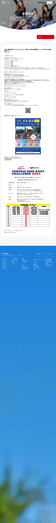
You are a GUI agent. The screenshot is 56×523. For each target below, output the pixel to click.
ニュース (34, 261)
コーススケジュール (14, 263)
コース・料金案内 (24, 2)
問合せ (45, 2)
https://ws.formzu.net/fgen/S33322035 (17, 105)
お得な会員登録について (25, 260)
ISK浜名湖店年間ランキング (25, 268)
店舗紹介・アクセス (14, 260)
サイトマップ (35, 269)
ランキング (34, 2)
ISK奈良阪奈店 (49, 260)
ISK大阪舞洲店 (49, 259)
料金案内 (13, 262)
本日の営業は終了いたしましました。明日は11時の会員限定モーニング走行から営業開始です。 (27, 50)
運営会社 (34, 264)
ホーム (14, 2)
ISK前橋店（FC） (49, 265)
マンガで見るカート (5, 265)
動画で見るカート (4, 263)
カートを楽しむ (19, 2)
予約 (40, 2)
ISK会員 (30, 2)
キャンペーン (35, 262)
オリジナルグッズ (4, 268)
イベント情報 (23, 262)
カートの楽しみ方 (4, 262)
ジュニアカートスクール (37, 259)
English (50, 2)
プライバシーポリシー (37, 267)
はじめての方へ (4, 260)
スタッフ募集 (35, 266)
